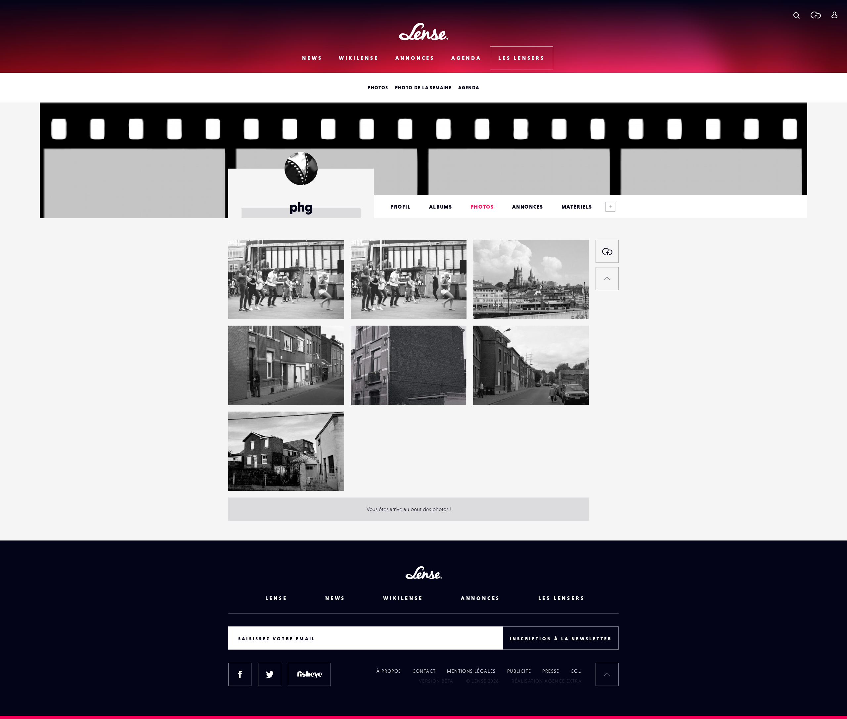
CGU (576, 671)
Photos (378, 87)
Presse (550, 671)
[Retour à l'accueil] (423, 31)
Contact (424, 671)
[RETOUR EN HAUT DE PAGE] (607, 278)
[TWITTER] (269, 674)
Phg (239, 305)
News (312, 58)
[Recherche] (796, 14)
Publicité (519, 671)
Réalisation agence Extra (547, 681)
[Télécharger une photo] (815, 14)
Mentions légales (471, 671)
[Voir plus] (610, 206)
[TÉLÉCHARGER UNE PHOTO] (607, 251)
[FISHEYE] (309, 674)
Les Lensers (521, 58)
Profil (400, 207)
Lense (276, 598)
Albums (440, 207)
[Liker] (329, 257)
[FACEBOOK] (239, 674)
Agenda (466, 58)
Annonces (415, 58)
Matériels (576, 207)
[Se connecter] (834, 14)
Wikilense (359, 58)
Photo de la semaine (423, 87)
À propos (389, 671)
